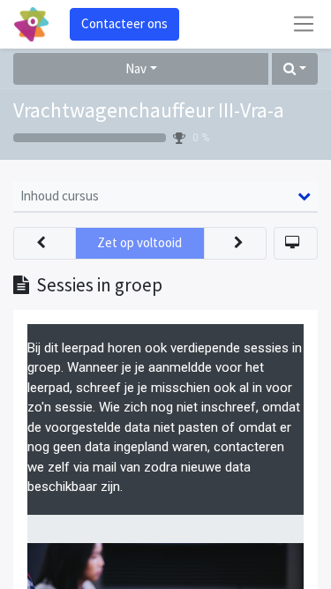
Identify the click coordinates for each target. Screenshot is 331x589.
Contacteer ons (124, 23)
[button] (295, 69)
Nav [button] (136, 68)
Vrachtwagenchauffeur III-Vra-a (148, 110)
